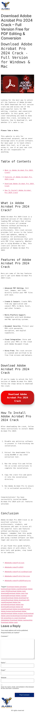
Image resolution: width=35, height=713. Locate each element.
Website (3, 677)
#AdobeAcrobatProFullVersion (17, 576)
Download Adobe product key (15, 613)
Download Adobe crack (11, 589)
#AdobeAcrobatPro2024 (14, 567)
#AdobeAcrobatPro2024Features (18, 581)
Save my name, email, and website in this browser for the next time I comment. (17, 687)
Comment (4, 636)
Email (3, 670)
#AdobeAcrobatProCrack (14, 563)
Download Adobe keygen (14, 609)
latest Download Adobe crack (16, 620)
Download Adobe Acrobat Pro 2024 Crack (18, 397)
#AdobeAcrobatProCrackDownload (18, 572)
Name (3, 662)
